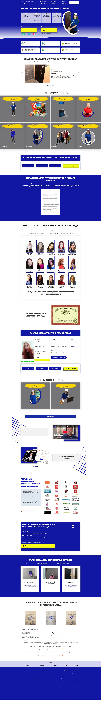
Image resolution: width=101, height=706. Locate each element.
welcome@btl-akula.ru (60, 649)
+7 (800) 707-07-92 (49, 649)
